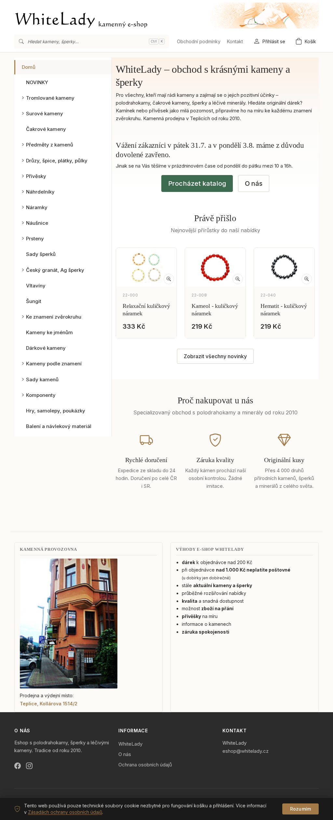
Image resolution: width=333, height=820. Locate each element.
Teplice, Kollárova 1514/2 (48, 703)
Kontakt (235, 41)
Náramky (36, 207)
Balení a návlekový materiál (58, 426)
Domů (28, 67)
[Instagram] (29, 766)
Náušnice (37, 223)
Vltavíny (36, 286)
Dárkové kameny (46, 348)
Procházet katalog (197, 183)
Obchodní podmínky (198, 41)
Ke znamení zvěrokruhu (53, 317)
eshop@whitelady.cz (245, 751)
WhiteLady (130, 744)
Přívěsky (36, 176)
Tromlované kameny (50, 98)
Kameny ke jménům (49, 332)
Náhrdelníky (40, 192)
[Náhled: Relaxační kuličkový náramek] (169, 279)
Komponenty (41, 395)
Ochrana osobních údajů (145, 765)
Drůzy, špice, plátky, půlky (56, 161)
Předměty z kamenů (49, 145)
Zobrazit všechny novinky (215, 356)
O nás (253, 183)
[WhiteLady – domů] (166, 15)
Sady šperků (41, 254)
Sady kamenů (42, 379)
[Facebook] (17, 766)
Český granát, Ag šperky (55, 270)
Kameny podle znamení (54, 363)
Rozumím (300, 809)
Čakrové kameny (46, 129)
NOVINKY (37, 82)
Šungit (33, 301)
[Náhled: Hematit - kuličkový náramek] (306, 279)
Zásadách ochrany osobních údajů (65, 812)
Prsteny (35, 238)
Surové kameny (44, 113)
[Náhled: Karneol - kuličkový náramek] (238, 279)
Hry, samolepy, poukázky (55, 411)
